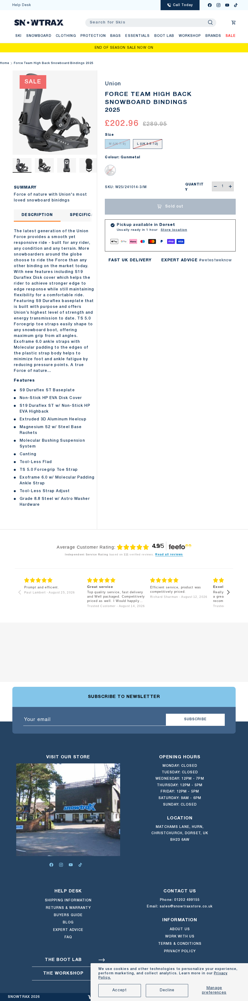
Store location (174, 230)
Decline (167, 990)
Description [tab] (37, 215)
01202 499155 (187, 900)
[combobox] (150, 22)
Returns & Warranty (68, 908)
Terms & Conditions (180, 943)
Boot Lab (164, 36)
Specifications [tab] (89, 215)
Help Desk (21, 5)
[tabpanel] (54, 366)
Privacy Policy (180, 951)
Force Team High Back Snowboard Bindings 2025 (53, 63)
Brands (213, 36)
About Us (180, 929)
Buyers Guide (68, 915)
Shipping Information (68, 900)
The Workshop (63, 973)
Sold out (174, 206)
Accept (119, 990)
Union (113, 83)
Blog (68, 922)
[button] (233, 22)
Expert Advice (68, 930)
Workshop (190, 36)
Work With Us (179, 936)
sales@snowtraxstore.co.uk (186, 906)
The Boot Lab (63, 960)
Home (4, 63)
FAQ (68, 937)
